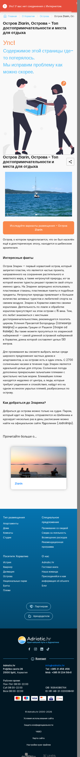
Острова (7, 576)
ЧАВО (39, 731)
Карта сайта (38, 738)
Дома (6, 528)
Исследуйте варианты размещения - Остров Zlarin (38, 228)
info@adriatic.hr (54, 665)
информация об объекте (55, 581)
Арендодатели (41, 616)
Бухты (6, 585)
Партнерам (41, 606)
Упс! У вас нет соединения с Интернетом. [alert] (35, 6)
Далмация (8, 571)
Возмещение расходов (54, 537)
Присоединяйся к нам (54, 576)
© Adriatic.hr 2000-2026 (38, 711)
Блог (44, 585)
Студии (7, 537)
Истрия (7, 562)
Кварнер (7, 567)
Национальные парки (15, 581)
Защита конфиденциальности (38, 725)
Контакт (41, 658)
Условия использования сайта (39, 718)
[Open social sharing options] (70, 162)
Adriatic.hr (48, 562)
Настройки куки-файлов (39, 744)
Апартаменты (10, 523)
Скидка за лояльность (54, 532)
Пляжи (6, 590)
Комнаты (8, 532)
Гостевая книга (50, 567)
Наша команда (50, 571)
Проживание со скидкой (55, 528)
